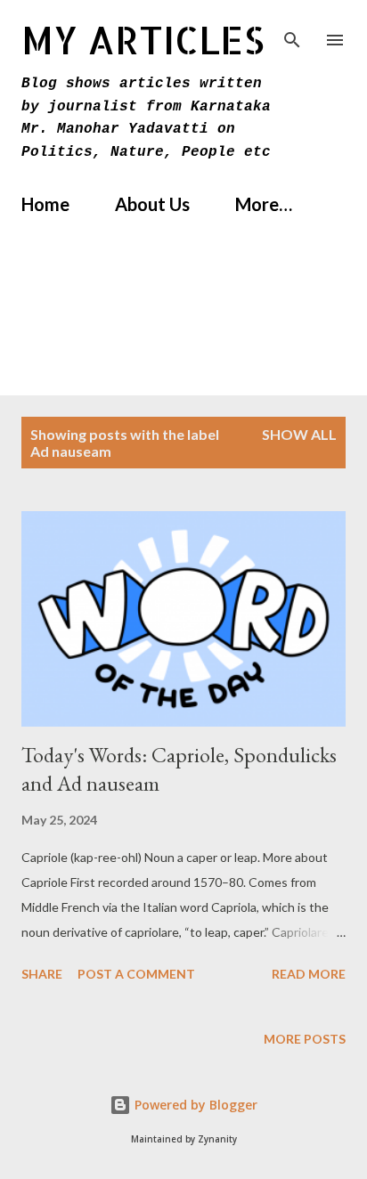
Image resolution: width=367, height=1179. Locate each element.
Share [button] (41, 973)
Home (45, 204)
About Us (152, 204)
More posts (305, 1038)
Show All (299, 434)
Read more (309, 973)
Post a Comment (136, 973)
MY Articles (143, 39)
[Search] (292, 32)
